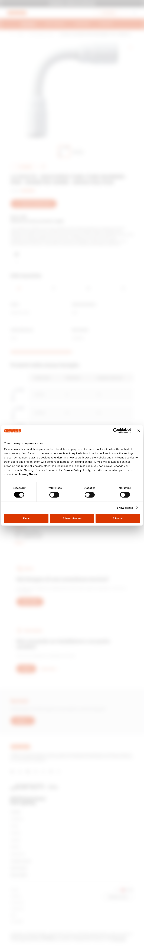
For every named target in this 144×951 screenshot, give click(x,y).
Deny (26, 518)
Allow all (118, 518)
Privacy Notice (27, 474)
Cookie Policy (73, 469)
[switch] (54, 495)
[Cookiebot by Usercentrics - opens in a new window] (115, 430)
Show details (125, 507)
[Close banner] (139, 430)
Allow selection (72, 518)
